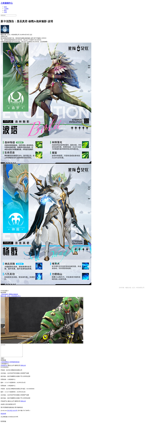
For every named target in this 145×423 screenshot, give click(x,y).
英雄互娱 (16, 362)
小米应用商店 (5, 362)
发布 (2, 358)
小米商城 (11, 362)
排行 (5, 10)
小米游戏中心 (7, 3)
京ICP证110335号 (12, 410)
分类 (5, 12)
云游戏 (6, 8)
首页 (5, 7)
